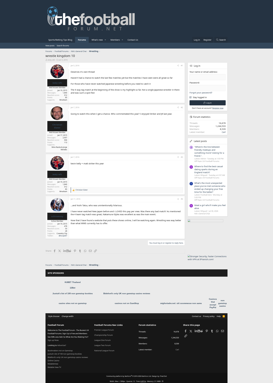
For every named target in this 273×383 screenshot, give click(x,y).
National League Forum (104, 350)
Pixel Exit (163, 376)
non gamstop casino (222, 303)
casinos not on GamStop (127, 303)
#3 (182, 157)
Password (194, 82)
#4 (182, 199)
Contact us (196, 316)
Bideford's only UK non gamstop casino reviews (126, 293)
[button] (105, 40)
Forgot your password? (201, 92)
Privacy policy (209, 316)
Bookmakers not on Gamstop (60, 350)
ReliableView (53, 363)
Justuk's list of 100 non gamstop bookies (72, 293)
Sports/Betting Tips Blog (60, 39)
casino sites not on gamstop (73, 303)
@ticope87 (63, 235)
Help (219, 316)
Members (115, 39)
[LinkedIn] (64, 250)
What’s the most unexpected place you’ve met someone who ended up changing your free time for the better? (209, 187)
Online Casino (53, 360)
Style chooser (54, 316)
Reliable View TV (54, 367)
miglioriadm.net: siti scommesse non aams (181, 303)
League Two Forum (102, 345)
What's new (97, 39)
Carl (224, 132)
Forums (82, 39)
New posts (50, 45)
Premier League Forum (104, 330)
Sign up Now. (53, 340)
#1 (182, 65)
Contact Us (133, 39)
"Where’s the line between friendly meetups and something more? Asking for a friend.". (209, 151)
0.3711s (143, 381)
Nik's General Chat (202, 213)
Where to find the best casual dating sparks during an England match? (208, 169)
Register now (217, 108)
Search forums (63, 45)
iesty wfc (51, 60)
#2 (182, 107)
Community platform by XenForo (128, 376)
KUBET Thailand (73, 282)
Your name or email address (203, 71)
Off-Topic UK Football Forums (206, 161)
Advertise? (61, 345)
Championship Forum (103, 335)
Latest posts (200, 141)
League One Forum (102, 340)
